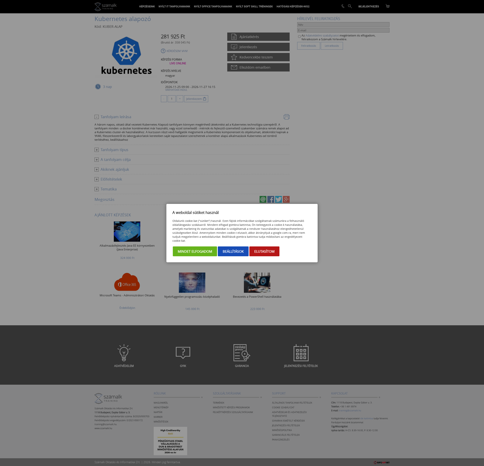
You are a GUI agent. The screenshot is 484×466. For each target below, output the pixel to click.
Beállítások (233, 251)
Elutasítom (264, 251)
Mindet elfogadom (195, 251)
